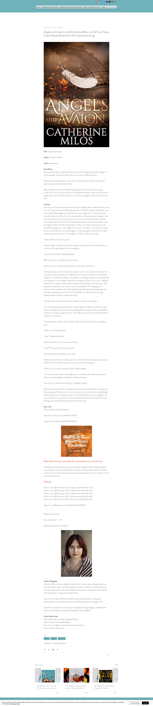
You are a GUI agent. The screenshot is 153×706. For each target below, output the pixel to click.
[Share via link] (57, 649)
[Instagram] (104, 2)
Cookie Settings (135, 703)
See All (116, 665)
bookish (47, 638)
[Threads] (107, 2)
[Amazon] (110, 2)
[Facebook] (102, 2)
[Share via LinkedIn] (53, 649)
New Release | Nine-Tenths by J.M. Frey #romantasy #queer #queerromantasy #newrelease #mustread (46, 687)
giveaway (54, 638)
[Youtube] (112, 2)
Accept (145, 703)
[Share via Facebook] (44, 649)
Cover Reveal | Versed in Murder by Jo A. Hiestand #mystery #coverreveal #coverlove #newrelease (76, 687)
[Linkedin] (115, 2)
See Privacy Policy (15, 704)
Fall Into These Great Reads (59, 643)
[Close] (151, 703)
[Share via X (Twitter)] (49, 649)
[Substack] (96, 2)
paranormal (61, 638)
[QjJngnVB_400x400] (99, 2)
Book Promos (47, 643)
